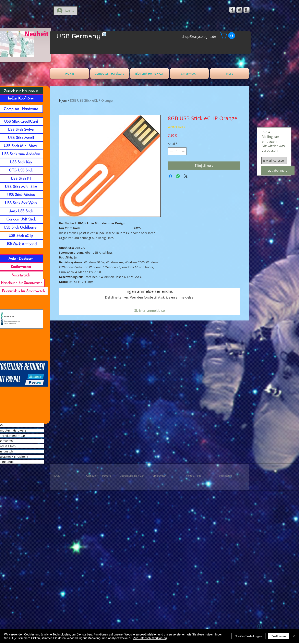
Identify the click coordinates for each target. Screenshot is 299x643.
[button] (228, 35)
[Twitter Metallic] (239, 10)
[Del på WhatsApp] (178, 176)
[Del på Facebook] (170, 176)
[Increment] (183, 151)
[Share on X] (185, 176)
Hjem (63, 100)
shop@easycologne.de (199, 36)
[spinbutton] (177, 151)
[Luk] (294, 636)
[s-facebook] (232, 10)
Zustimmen (278, 636)
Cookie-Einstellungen (248, 636)
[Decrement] (171, 151)
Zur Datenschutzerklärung (150, 638)
